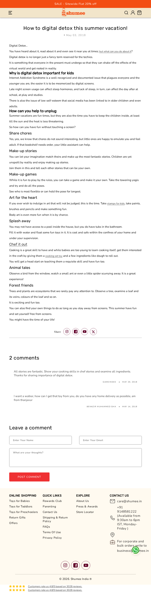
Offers (13, 523)
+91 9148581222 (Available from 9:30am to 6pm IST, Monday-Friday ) (129, 518)
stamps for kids (116, 203)
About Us (82, 501)
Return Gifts (17, 517)
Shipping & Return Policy (55, 519)
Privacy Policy (52, 538)
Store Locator (85, 512)
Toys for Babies (19, 501)
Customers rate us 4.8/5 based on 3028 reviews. (55, 586)
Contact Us (50, 512)
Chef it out (18, 244)
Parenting (49, 506)
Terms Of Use (52, 532)
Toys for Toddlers (20, 506)
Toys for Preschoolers (23, 512)
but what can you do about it (115, 51)
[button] (10, 13)
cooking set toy (53, 256)
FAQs (46, 527)
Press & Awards (87, 506)
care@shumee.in (129, 501)
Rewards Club (52, 501)
